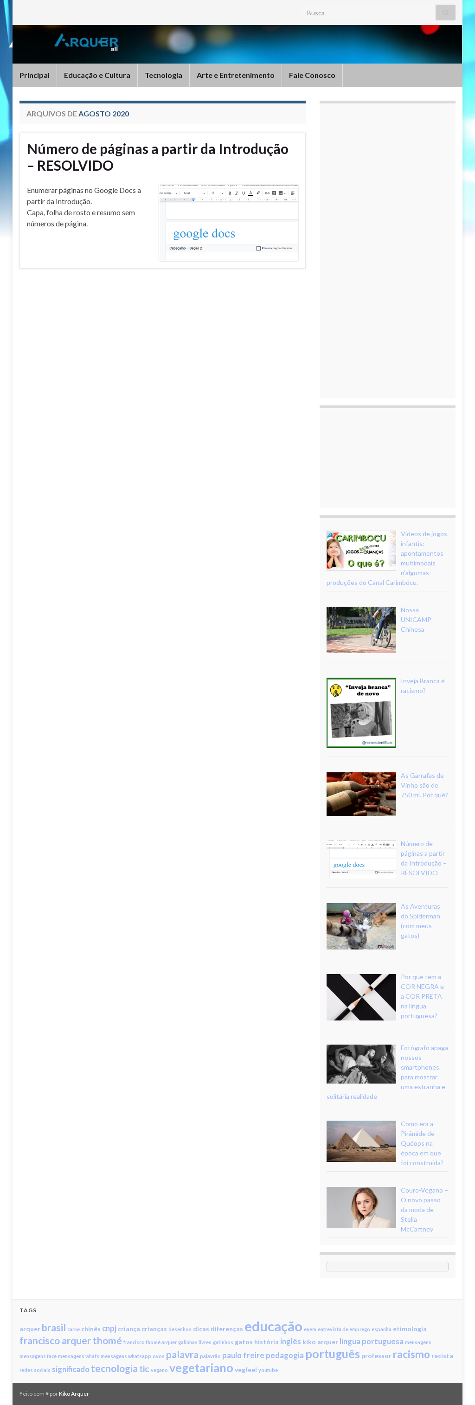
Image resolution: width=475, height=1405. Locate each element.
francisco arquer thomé (70, 1340)
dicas (201, 1329)
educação (273, 1326)
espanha (382, 1329)
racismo (411, 1354)
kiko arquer (320, 1342)
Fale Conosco (312, 75)
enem (310, 1329)
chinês (91, 1329)
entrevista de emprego (344, 1329)
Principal (34, 75)
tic (144, 1368)
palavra (182, 1354)
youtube (268, 1370)
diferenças (227, 1329)
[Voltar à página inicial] (237, 44)
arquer (29, 1329)
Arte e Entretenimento (236, 75)
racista (442, 1356)
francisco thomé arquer (150, 1342)
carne (73, 1329)
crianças (154, 1329)
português (332, 1353)
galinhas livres (195, 1342)
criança (129, 1329)
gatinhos (223, 1342)
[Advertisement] (396, 249)
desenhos (180, 1329)
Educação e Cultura (97, 75)
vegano (159, 1370)
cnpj (109, 1328)
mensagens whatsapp (126, 1356)
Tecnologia (163, 75)
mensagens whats (78, 1356)
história (266, 1342)
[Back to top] (454, 1384)
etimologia (410, 1329)
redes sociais (35, 1370)
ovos (159, 1356)
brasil (54, 1327)
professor (376, 1356)
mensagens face (38, 1356)
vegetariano (201, 1367)
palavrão (210, 1356)
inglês (290, 1341)
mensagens (418, 1342)
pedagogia (285, 1355)
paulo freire (243, 1355)
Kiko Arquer (74, 1393)
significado (71, 1369)
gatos (244, 1342)
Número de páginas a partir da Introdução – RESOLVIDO (158, 156)
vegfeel (246, 1369)
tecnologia (114, 1368)
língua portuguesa (372, 1341)
